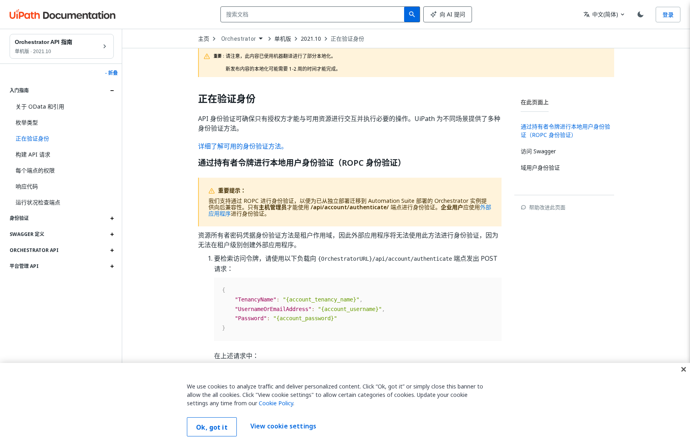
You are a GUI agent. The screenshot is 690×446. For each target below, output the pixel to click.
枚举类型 (27, 122)
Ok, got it (212, 427)
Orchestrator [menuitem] (238, 39)
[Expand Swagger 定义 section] (112, 234)
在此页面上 (535, 102)
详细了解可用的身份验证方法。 (243, 146)
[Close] (683, 369)
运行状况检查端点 (38, 202)
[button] (62, 139)
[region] (345, 404)
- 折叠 (111, 73)
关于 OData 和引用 (40, 106)
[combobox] (314, 14)
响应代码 (27, 186)
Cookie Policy (276, 403)
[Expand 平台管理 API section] (112, 266)
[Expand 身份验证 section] (112, 218)
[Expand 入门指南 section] (112, 90)
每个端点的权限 (35, 170)
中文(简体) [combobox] (600, 14)
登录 (668, 14)
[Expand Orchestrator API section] (112, 250)
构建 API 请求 (33, 154)
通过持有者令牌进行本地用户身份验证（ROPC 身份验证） (302, 162)
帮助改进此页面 (547, 207)
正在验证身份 (347, 39)
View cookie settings (283, 426)
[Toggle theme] (640, 14)
